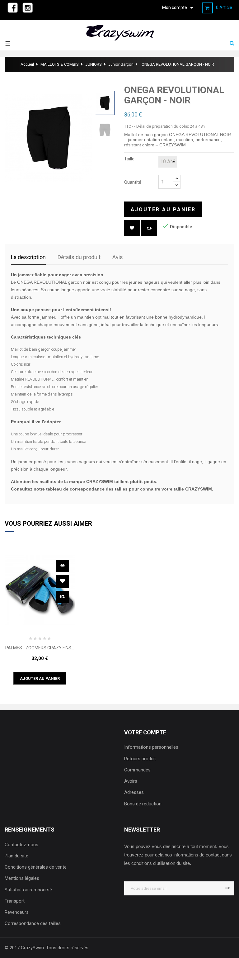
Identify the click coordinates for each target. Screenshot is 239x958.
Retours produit (140, 758)
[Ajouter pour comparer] (149, 228)
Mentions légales (22, 878)
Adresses (134, 792)
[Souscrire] (227, 888)
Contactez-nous (21, 844)
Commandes (137, 770)
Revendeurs (17, 912)
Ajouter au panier (163, 209)
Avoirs (130, 781)
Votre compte (145, 732)
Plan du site (16, 856)
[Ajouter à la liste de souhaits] (132, 228)
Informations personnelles (151, 747)
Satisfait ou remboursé (28, 890)
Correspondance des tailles (33, 923)
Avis (117, 257)
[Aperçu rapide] (62, 566)
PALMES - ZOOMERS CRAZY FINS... (39, 648)
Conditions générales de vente (36, 867)
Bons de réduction (143, 804)
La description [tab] (28, 257)
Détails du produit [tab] (79, 257)
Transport (15, 901)
